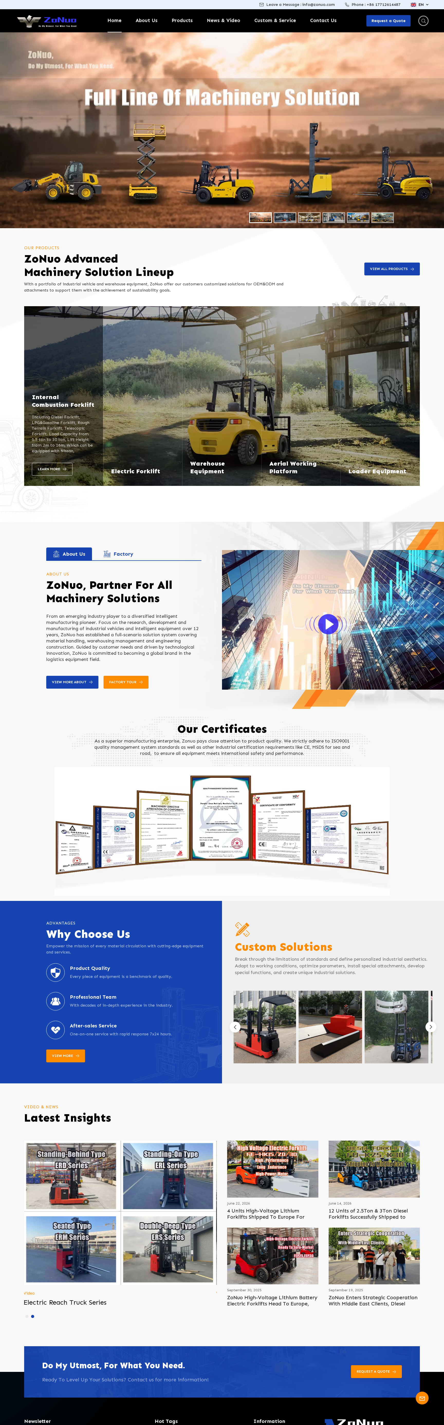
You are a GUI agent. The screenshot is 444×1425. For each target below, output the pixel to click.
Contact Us (323, 20)
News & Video (223, 20)
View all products (389, 269)
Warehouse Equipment (207, 467)
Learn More (49, 469)
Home (114, 20)
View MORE (62, 1056)
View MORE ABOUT (69, 682)
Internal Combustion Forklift (63, 400)
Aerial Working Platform (293, 467)
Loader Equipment (377, 471)
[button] (430, 1027)
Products (182, 20)
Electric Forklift (135, 471)
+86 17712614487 (384, 4)
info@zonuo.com (318, 4)
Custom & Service (275, 20)
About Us (147, 20)
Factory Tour (122, 682)
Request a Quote (373, 1371)
